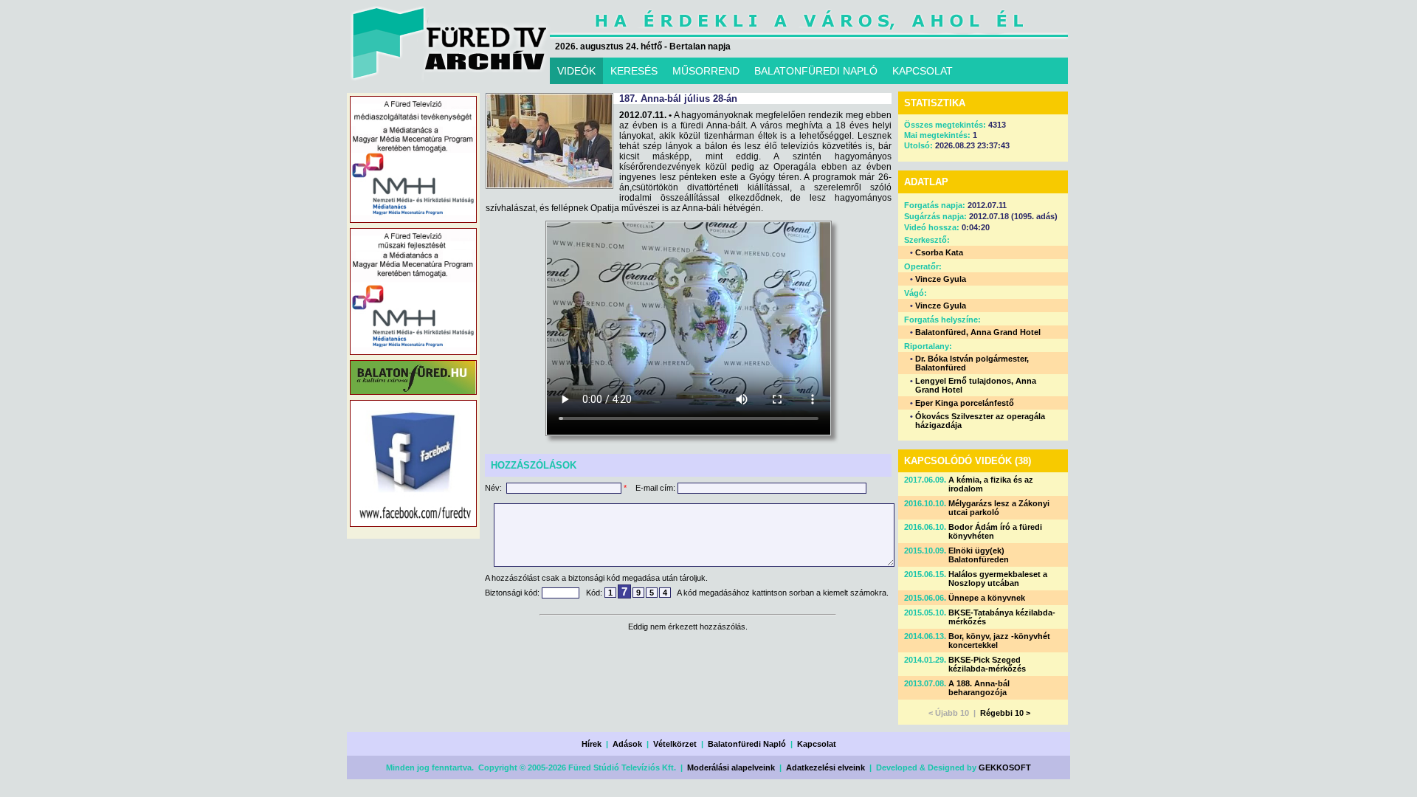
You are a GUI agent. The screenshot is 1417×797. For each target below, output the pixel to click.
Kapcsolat (816, 743)
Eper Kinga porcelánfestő (964, 402)
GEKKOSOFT (1005, 767)
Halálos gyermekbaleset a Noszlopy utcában (997, 578)
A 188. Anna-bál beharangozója (979, 688)
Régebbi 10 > (1005, 712)
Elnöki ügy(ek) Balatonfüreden (978, 555)
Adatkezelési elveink (825, 767)
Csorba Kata (939, 252)
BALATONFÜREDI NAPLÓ (816, 71)
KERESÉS (634, 71)
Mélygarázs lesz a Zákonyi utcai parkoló (998, 508)
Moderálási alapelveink (731, 767)
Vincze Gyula (940, 279)
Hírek (591, 743)
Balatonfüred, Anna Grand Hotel (978, 332)
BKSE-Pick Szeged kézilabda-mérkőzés (987, 664)
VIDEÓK (576, 71)
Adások (627, 743)
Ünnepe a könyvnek (986, 597)
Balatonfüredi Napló (747, 743)
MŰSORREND (705, 71)
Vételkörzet (675, 743)
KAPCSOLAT (922, 71)
